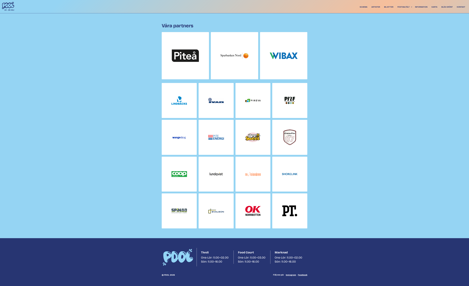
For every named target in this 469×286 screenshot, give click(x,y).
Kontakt (461, 7)
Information (421, 7)
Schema (363, 7)
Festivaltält (403, 7)
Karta (434, 7)
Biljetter (388, 7)
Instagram (291, 275)
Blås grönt (447, 7)
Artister (375, 7)
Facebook (302, 275)
